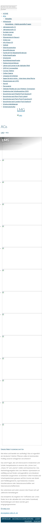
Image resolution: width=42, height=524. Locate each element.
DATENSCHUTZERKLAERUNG (22, 519)
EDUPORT (28, 521)
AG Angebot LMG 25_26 (9, 513)
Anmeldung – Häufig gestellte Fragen (18, 24)
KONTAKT (37, 521)
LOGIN (37, 519)
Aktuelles (8, 19)
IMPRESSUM (6, 519)
